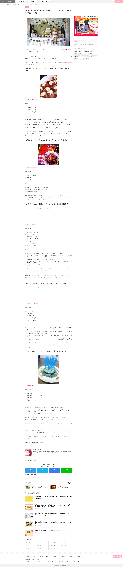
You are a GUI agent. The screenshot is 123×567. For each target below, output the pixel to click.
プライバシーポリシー (44, 556)
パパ (82, 58)
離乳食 (56, 423)
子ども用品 (90, 53)
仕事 (28, 548)
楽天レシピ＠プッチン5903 (32, 303)
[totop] (61, 553)
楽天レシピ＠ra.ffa (30, 385)
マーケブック (41, 561)
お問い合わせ (64, 556)
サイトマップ (79, 556)
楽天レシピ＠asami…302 (31, 224)
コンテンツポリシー (55, 556)
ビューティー (54, 542)
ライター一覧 (34, 556)
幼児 (92, 51)
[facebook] (30, 470)
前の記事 (29, 483)
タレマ (74, 561)
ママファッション (85, 56)
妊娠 (76, 51)
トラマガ (34, 561)
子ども (64, 542)
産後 (80, 51)
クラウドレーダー (60, 561)
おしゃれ (62, 197)
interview (34, 1)
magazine (21, 1)
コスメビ (68, 561)
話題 (40, 548)
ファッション (42, 542)
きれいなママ (93, 56)
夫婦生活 (87, 58)
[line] (66, 470)
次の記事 (68, 483)
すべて (29, 542)
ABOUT (27, 556)
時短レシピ (77, 56)
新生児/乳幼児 (86, 51)
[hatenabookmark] (54, 470)
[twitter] (42, 470)
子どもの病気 (82, 53)
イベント (53, 548)
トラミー (28, 561)
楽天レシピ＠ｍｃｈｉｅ (32, 167)
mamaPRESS (9, 4)
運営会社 (72, 556)
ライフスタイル (54, 545)
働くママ (77, 58)
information (46, 1)
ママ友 (64, 545)
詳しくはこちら (36, 454)
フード (19, 4)
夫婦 (40, 545)
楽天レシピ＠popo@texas (32, 99)
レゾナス (87, 561)
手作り (30, 342)
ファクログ (80, 561)
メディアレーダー (50, 561)
